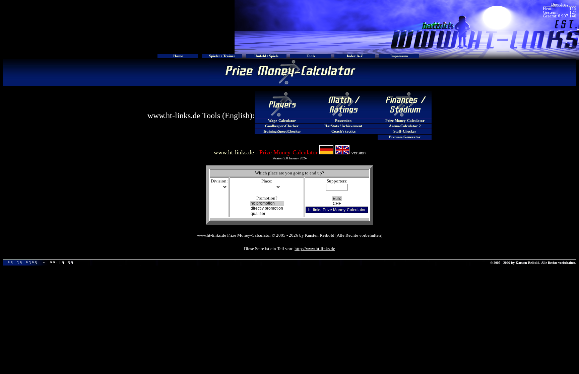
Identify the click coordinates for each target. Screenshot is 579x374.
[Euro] (337, 198)
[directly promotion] (267, 208)
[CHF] (337, 203)
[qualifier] (267, 213)
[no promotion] (267, 203)
